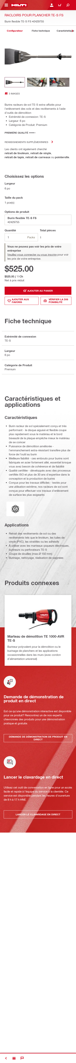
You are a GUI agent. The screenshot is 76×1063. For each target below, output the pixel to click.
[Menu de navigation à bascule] (6, 5)
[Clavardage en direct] (22, 1058)
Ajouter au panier (40, 290)
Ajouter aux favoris (20, 301)
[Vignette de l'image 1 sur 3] (15, 82)
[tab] (15, 31)
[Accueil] (18, 5)
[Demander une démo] (14, 1058)
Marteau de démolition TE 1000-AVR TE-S (35, 638)
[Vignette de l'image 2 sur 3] (37, 82)
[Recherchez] (68, 5)
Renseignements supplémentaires (26, 142)
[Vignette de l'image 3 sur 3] (59, 82)
